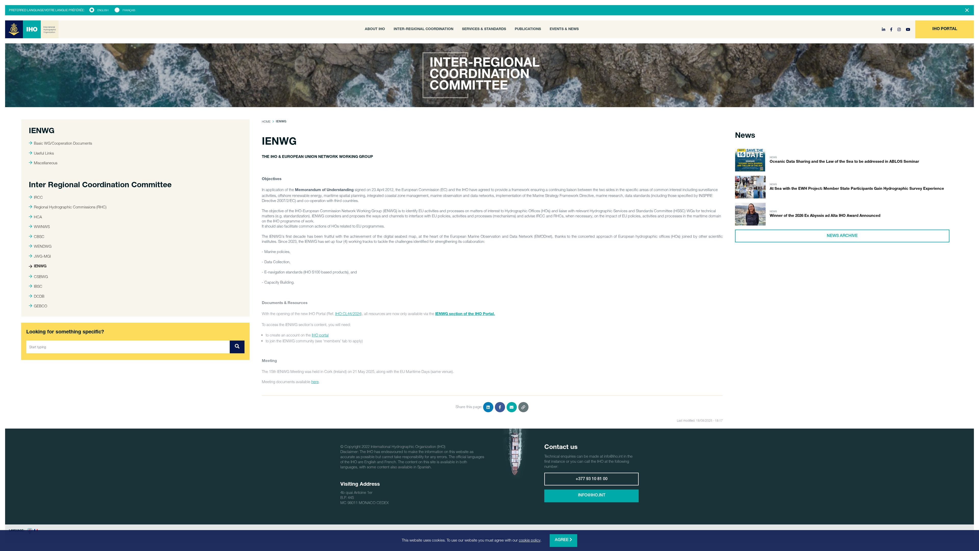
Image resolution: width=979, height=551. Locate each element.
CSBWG (41, 276)
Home (266, 121)
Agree (562, 540)
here (315, 381)
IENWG (40, 266)
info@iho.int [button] (591, 496)
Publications (528, 29)
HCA (38, 217)
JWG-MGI (42, 256)
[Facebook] (891, 29)
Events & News (564, 29)
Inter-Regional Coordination (423, 29)
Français (129, 10)
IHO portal (320, 335)
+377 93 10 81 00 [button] (592, 479)
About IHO (375, 29)
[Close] (967, 10)
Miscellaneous (45, 162)
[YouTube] (908, 29)
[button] (944, 29)
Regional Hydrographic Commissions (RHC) (70, 207)
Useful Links (44, 153)
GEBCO (40, 306)
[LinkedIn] (884, 29)
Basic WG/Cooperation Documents (63, 143)
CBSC (39, 236)
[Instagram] (899, 29)
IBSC (38, 286)
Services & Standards (484, 29)
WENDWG (42, 246)
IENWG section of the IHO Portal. (465, 314)
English (102, 10)
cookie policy (529, 540)
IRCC (38, 197)
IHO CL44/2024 (348, 313)
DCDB (39, 296)
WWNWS (42, 226)
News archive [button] (842, 236)
